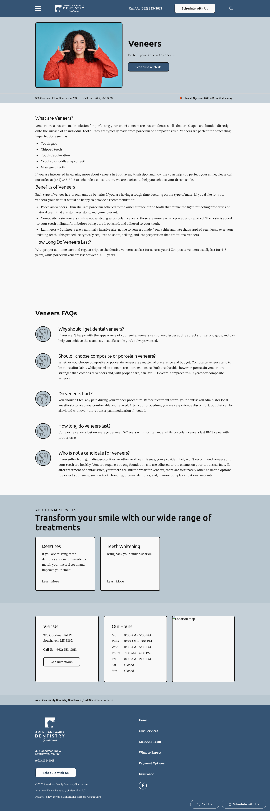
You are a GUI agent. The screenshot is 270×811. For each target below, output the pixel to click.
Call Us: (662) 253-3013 (145, 8)
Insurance (146, 774)
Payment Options (152, 763)
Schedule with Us (195, 8)
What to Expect (150, 752)
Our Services (148, 731)
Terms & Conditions (64, 796)
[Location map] (203, 649)
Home (143, 720)
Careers (81, 796)
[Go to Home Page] (69, 8)
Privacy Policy (43, 796)
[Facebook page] (143, 785)
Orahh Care (94, 796)
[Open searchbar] (231, 8)
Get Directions (62, 662)
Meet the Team (150, 742)
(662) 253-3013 (104, 98)
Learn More (50, 581)
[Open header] (38, 8)
